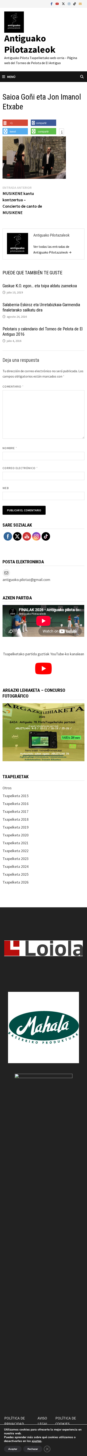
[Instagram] (69, 3)
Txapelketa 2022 (16, 850)
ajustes (36, 1441)
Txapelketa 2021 (16, 842)
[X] (64, 3)
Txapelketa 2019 (16, 827)
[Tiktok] (75, 3)
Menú (11, 77)
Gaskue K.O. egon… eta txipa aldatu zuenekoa (40, 285)
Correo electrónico (20, 468)
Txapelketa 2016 (16, 803)
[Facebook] (52, 3)
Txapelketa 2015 (16, 795)
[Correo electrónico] (80, 3)
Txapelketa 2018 (16, 819)
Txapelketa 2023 (16, 858)
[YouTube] (57, 3)
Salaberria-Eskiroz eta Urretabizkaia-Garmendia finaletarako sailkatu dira (41, 307)
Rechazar (32, 1449)
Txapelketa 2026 (16, 882)
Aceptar (12, 1449)
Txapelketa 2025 (16, 874)
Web (6, 488)
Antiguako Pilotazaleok (30, 43)
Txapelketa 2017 (16, 811)
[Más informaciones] (61, 132)
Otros (7, 787)
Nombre (10, 448)
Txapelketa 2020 (16, 835)
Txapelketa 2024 (16, 866)
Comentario (13, 386)
